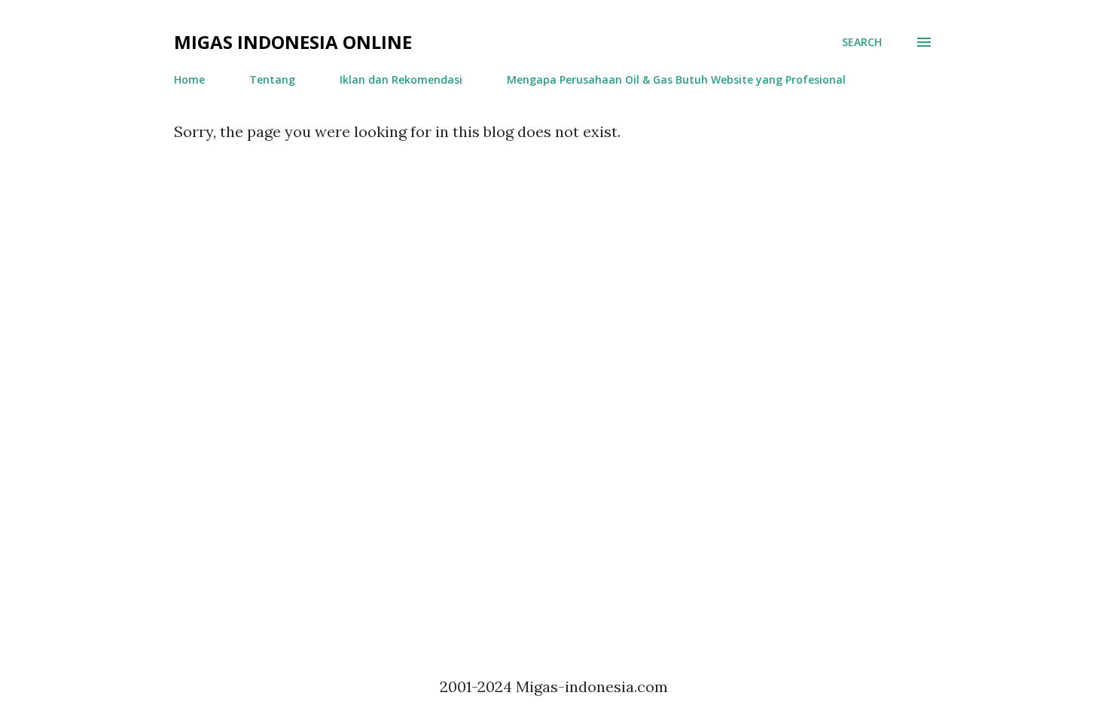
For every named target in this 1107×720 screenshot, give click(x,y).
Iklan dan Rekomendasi (401, 79)
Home (189, 79)
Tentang (272, 79)
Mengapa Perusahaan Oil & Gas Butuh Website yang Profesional (676, 79)
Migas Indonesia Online (293, 41)
